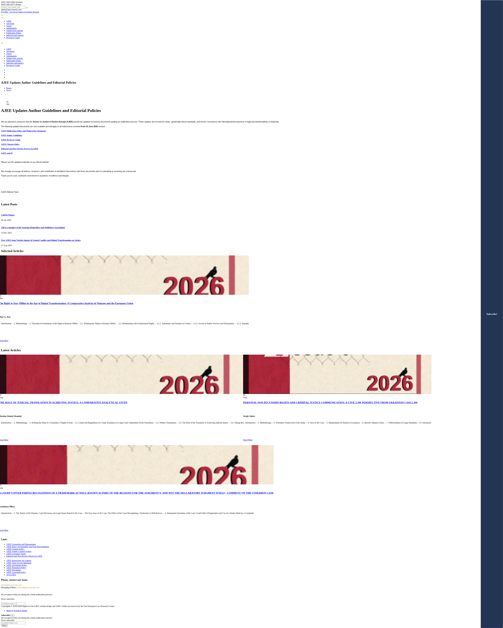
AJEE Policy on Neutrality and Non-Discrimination (27, 547)
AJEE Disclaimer (13, 570)
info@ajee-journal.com (11, 585)
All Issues (10, 23)
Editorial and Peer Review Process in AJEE (19, 149)
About (9, 26)
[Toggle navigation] (2, 17)
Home (8, 88)
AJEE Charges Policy (10, 144)
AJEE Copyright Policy (16, 572)
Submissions (11, 28)
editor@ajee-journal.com (28, 587)
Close (4, 626)
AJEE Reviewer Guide (10, 140)
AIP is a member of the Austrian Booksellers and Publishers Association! (33, 227)
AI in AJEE (11, 575)
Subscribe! (491, 314)
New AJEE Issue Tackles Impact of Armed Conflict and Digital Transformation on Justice (41, 240)
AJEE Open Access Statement (18, 563)
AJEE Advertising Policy (16, 565)
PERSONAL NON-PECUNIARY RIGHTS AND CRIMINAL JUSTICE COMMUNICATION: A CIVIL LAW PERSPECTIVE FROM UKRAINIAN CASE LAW (330, 402)
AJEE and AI (6, 153)
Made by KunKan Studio (16, 611)
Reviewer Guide (13, 38)
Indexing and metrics (15, 35)
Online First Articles (14, 30)
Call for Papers (8, 215)
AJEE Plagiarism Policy (16, 568)
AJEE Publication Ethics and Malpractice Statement (23, 131)
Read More (247, 440)
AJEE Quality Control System (18, 551)
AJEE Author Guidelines (11, 135)
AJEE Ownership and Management (21, 544)
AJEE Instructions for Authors (18, 560)
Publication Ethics (13, 33)
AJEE (8, 21)
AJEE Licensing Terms (16, 554)
